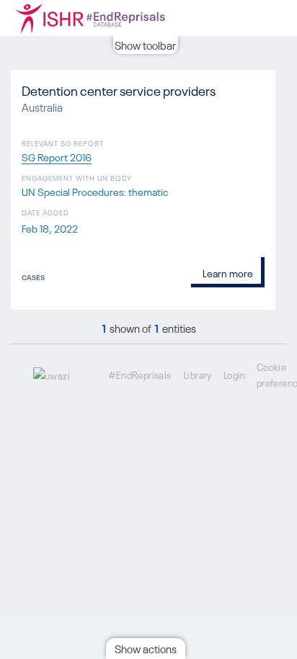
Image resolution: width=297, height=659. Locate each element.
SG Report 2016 (57, 156)
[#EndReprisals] (108, 18)
